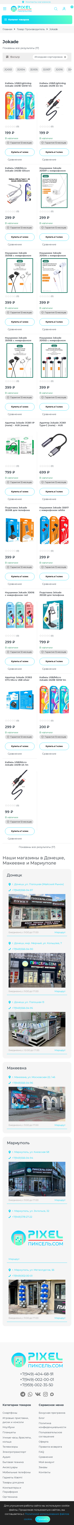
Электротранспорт (14, 1451)
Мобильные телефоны (16, 1472)
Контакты (44, 1472)
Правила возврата (50, 1446)
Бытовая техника (13, 1462)
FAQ (41, 1451)
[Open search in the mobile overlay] (56, 8)
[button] (5, 9)
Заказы (43, 1467)
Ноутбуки (9, 1427)
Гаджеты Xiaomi (12, 1477)
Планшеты (9, 1432)
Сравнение (46, 1456)
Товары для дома (13, 1482)
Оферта (43, 1441)
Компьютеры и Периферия (12, 1489)
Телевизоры (10, 1446)
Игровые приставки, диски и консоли (15, 1420)
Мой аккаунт (46, 1462)
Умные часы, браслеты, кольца (17, 1439)
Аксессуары (10, 1467)
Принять (42, 1519)
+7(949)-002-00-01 (37, 1379)
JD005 (34, 69)
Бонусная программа (52, 1412)
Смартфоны (10, 1412)
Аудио (6, 1456)
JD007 (46, 69)
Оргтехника (10, 1496)
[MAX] (52, 1394)
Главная (7, 29)
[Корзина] (70, 8)
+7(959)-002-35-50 (36, 1385)
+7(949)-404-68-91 (37, 1374)
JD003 (8, 69)
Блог (42, 1418)
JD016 (59, 69)
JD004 (21, 69)
